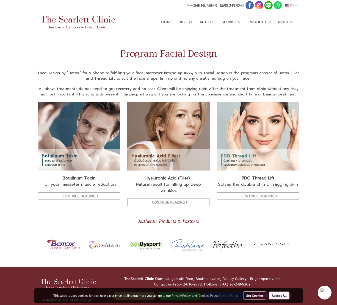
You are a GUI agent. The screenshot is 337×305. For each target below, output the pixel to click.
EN (292, 5)
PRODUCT (258, 22)
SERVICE (230, 22)
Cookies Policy (208, 295)
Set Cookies (254, 295)
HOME (167, 22)
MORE (284, 22)
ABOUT (186, 22)
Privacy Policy (181, 295)
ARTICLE (207, 22)
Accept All (279, 295)
